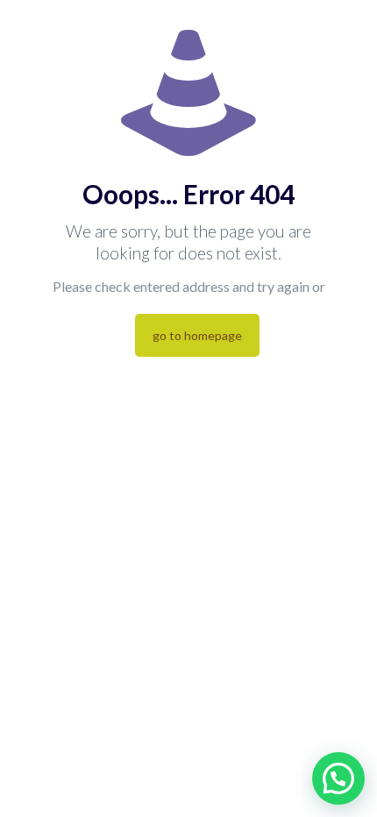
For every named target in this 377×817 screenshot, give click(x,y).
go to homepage (197, 335)
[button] (338, 778)
